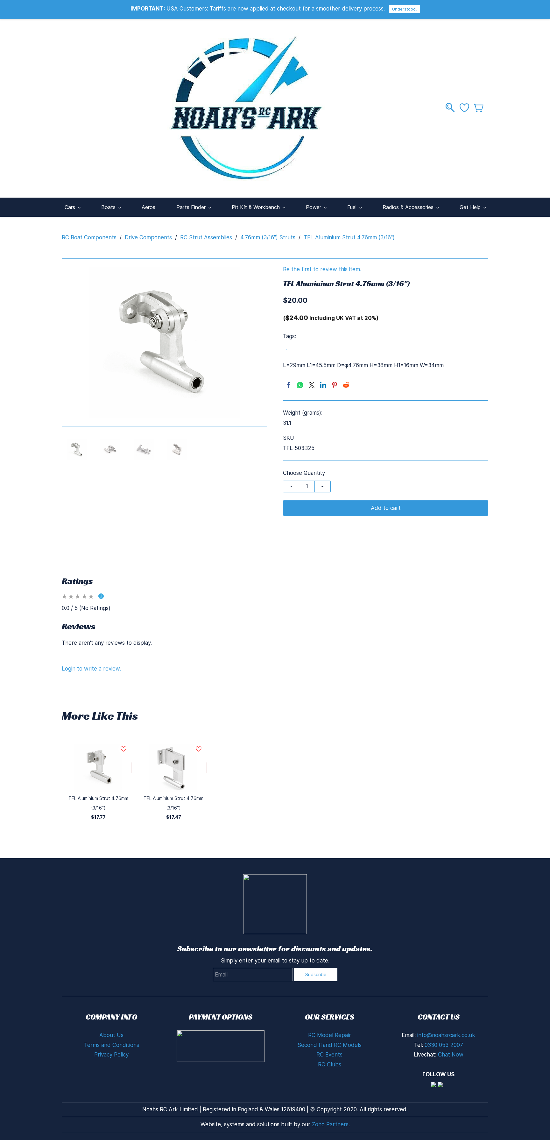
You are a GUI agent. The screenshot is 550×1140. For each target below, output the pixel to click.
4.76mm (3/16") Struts (267, 237)
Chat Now (450, 1054)
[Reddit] (346, 385)
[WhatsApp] (300, 385)
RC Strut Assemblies (206, 237)
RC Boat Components (89, 237)
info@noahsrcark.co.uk (446, 1035)
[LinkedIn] (323, 385)
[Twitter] (311, 385)
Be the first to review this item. (322, 269)
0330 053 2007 (444, 1045)
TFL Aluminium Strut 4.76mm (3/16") (349, 237)
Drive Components (148, 237)
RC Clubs (329, 1064)
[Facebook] (288, 385)
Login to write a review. (91, 668)
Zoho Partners (330, 1124)
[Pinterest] (334, 385)
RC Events (329, 1054)
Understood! (404, 8)
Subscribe (315, 974)
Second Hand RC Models (330, 1045)
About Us (111, 1035)
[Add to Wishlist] (131, 767)
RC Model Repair (329, 1035)
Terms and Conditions (111, 1045)
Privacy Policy (111, 1054)
